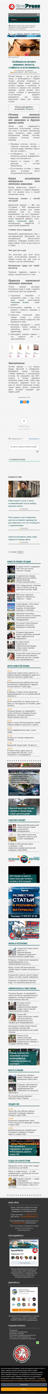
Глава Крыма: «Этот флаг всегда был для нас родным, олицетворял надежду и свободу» (27, 607)
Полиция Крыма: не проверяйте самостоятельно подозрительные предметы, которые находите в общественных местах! (21, 714)
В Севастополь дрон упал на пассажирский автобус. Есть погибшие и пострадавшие (19, 753)
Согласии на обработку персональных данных (31, 1380)
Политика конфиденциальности (22, 1335)
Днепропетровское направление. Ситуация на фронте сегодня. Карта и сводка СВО (22, 1132)
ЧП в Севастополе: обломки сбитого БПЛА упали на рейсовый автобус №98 (28, 587)
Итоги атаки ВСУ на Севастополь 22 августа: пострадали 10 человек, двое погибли (23, 703)
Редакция (13, 1330)
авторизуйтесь (33, 439)
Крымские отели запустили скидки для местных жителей (23, 1167)
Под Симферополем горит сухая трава (21, 731)
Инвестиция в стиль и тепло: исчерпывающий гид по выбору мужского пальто (22, 503)
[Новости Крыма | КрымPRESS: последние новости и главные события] (24, 9)
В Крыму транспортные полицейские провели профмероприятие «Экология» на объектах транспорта (20, 1058)
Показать (29, 109)
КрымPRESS (29, 71)
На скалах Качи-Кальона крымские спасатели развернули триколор (27, 625)
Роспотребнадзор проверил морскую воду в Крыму (20, 1097)
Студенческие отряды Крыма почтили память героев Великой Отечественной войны (26, 579)
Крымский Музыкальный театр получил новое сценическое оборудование (28, 828)
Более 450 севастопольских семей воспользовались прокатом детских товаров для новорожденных (28, 656)
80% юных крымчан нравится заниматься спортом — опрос (25, 597)
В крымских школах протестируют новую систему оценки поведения (23, 976)
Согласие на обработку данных (22, 1339)
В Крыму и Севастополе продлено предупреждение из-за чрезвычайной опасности (23, 694)
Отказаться (24, 1384)
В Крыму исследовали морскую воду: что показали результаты (22, 981)
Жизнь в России (30, 26)
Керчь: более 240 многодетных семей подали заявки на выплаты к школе (23, 724)
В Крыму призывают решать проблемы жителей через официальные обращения (28, 635)
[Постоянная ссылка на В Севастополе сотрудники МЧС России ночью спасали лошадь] (11, 573)
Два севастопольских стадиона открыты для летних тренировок (27, 837)
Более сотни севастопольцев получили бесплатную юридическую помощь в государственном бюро (23, 1040)
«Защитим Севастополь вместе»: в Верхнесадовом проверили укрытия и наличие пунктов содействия (23, 675)
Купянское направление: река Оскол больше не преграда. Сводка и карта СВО (23, 1123)
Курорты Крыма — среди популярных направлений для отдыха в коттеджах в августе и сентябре (23, 1183)
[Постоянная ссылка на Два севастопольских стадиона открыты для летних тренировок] (12, 841)
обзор (20, 552)
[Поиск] (38, 15)
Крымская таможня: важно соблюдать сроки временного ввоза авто (27, 1077)
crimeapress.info (18, 1223)
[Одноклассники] (24, 402)
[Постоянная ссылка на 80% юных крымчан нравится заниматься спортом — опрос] (11, 601)
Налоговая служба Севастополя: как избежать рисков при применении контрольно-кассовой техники (23, 1029)
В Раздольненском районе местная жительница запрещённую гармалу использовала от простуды (22, 684)
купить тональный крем (20, 221)
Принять (24, 1389)
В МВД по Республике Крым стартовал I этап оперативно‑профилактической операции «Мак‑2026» (22, 847)
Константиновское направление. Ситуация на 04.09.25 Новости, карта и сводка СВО (20, 1150)
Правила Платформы (18, 1332)
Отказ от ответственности (20, 1337)
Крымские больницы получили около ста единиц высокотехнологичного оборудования (28, 617)
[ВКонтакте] (21, 402)
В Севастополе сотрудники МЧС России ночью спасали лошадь (28, 569)
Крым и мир (20, 26)
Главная (13, 26)
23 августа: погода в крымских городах (20, 739)
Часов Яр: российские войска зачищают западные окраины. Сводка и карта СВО (21, 1113)
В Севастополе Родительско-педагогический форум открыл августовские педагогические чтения (21, 646)
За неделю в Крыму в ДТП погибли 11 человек (20, 880)
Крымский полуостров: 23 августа (22, 745)
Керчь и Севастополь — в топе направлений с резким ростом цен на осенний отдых (23, 1173)
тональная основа (20, 302)
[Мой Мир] (27, 402)
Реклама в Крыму (16, 1333)
